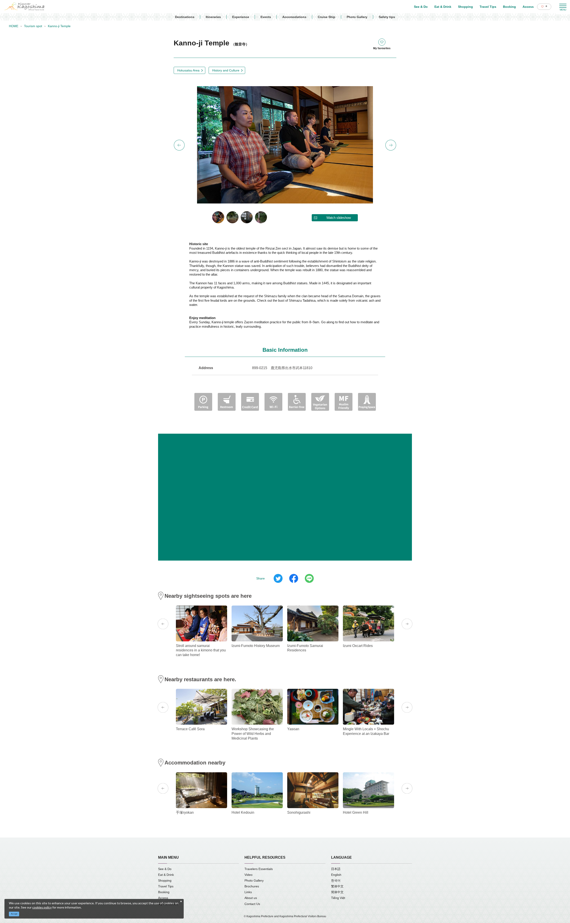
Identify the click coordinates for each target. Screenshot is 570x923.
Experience (240, 17)
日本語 (335, 869)
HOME (13, 26)
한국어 (335, 880)
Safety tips (387, 17)
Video (248, 874)
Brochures (251, 886)
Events (266, 17)
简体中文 (337, 892)
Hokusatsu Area (188, 70)
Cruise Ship (326, 17)
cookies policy (42, 907)
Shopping (164, 880)
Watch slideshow (338, 218)
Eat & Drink (166, 874)
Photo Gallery (357, 17)
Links (248, 892)
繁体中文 (337, 886)
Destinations (184, 17)
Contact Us (252, 904)
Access (163, 898)
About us (250, 898)
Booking (163, 892)
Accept (14, 914)
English (336, 874)
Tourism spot (33, 26)
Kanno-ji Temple (59, 26)
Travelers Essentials (258, 869)
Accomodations (294, 17)
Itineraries (213, 17)
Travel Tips (165, 886)
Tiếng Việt (338, 898)
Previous (179, 145)
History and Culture (225, 70)
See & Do (164, 869)
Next (390, 145)
